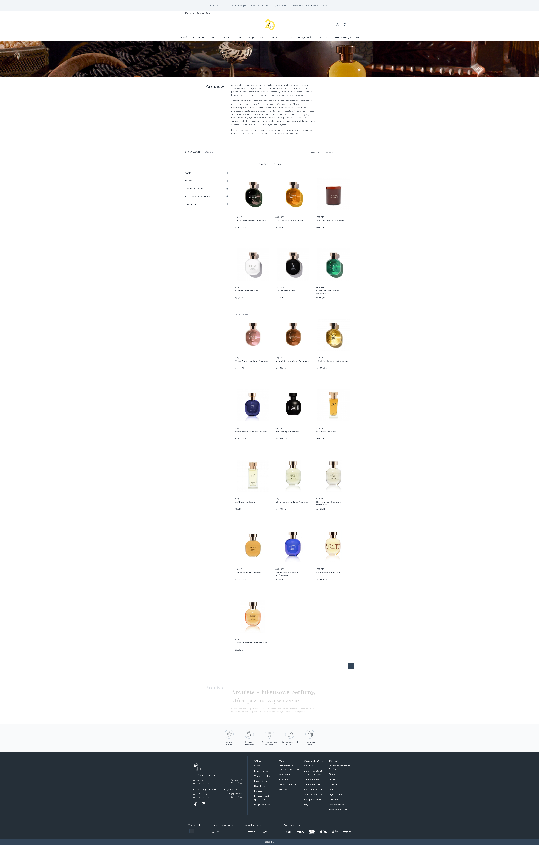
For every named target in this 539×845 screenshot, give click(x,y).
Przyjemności (305, 37)
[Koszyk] (352, 24)
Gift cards (324, 37)
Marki (213, 37)
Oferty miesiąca (343, 37)
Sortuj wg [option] (330, 152)
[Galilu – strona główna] (269, 24)
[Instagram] (203, 804)
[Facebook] (195, 804)
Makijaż (251, 37)
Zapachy (226, 37)
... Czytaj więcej (299, 712)
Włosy (274, 37)
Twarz (239, 37)
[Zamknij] (534, 5)
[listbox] (339, 152)
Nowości (183, 37)
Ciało (263, 37)
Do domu (288, 37)
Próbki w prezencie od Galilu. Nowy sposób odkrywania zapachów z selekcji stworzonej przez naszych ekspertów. (269, 5)
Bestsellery (199, 37)
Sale (358, 37)
